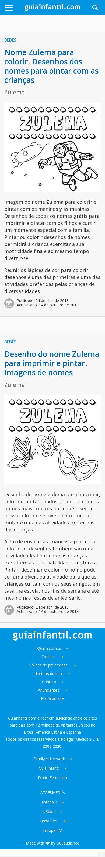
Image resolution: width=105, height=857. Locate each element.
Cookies (49, 656)
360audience (68, 843)
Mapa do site (52, 698)
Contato (49, 681)
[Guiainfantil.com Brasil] (52, 9)
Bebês (10, 40)
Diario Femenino (52, 777)
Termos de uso (48, 673)
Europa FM (52, 830)
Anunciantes (48, 690)
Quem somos (49, 648)
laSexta (49, 811)
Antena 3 (49, 802)
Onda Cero (49, 820)
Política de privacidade (49, 665)
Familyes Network (49, 758)
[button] (14, 10)
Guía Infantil (49, 768)
